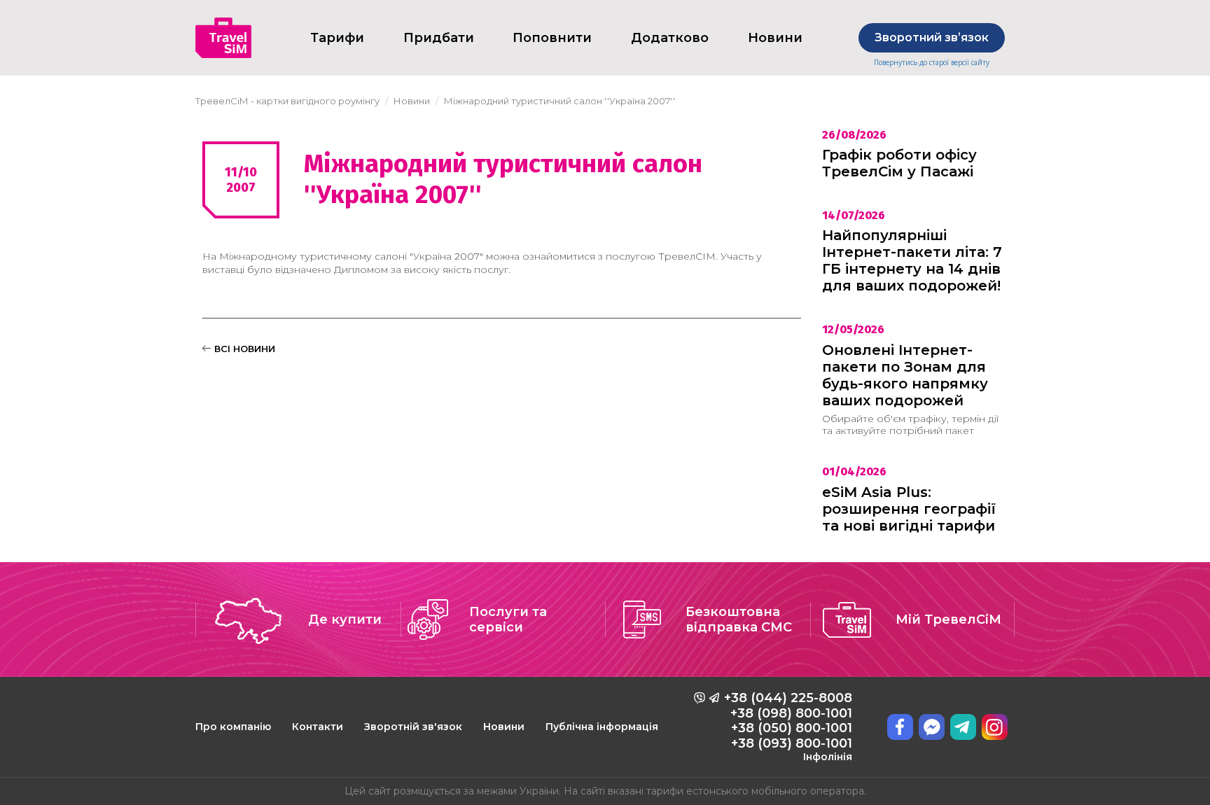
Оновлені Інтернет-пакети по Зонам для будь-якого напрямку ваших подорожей (905, 375)
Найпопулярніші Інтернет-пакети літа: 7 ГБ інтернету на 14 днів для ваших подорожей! (912, 260)
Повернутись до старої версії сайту (931, 62)
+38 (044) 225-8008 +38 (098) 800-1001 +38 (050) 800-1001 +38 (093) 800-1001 (788, 726)
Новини (503, 726)
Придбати (438, 38)
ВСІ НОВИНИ (243, 348)
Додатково (670, 38)
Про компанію (233, 726)
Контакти (317, 726)
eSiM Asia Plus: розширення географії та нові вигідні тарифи (909, 509)
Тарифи (337, 38)
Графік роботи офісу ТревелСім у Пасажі (899, 163)
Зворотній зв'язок (413, 726)
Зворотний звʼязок (932, 37)
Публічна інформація (601, 726)
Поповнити (552, 38)
